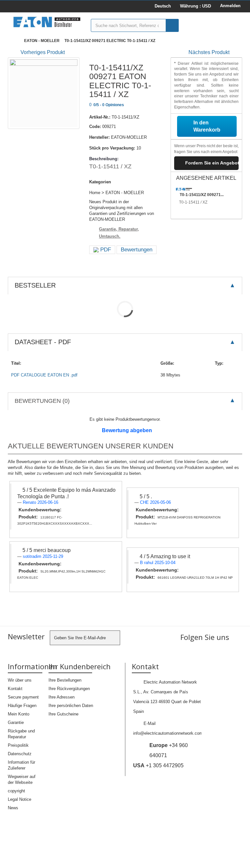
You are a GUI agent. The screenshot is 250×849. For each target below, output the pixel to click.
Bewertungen (136, 250)
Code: (95, 126)
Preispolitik (18, 745)
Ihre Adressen (62, 697)
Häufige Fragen (22, 705)
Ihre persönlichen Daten (71, 705)
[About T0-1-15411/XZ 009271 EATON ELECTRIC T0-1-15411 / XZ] (184, 189)
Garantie (16, 722)
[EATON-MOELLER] (47, 22)
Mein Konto (18, 714)
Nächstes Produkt (208, 52)
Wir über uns (20, 680)
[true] (172, 25)
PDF (105, 250)
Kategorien (100, 181)
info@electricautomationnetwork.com (168, 733)
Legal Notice (19, 799)
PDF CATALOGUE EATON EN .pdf (44, 375)
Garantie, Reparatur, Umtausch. (119, 233)
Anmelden (230, 5)
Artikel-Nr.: (99, 117)
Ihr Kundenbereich (80, 666)
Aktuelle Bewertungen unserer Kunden (91, 446)
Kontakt (15, 688)
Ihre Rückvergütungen (69, 688)
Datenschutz (20, 753)
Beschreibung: (103, 158)
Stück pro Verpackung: (112, 148)
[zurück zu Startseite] (14, 41)
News (13, 807)
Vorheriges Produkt (43, 52)
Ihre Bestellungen (65, 680)
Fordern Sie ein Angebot (212, 162)
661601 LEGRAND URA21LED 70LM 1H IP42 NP (195, 577)
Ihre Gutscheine (63, 714)
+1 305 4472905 (158, 765)
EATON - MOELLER (42, 40)
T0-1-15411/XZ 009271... (202, 194)
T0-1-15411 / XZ (193, 202)
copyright (16, 790)
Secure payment (23, 697)
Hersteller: (99, 137)
